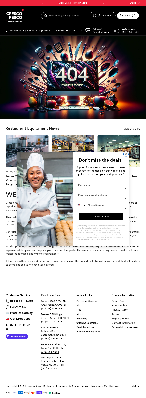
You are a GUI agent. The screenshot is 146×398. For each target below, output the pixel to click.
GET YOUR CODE (101, 216)
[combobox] (81, 205)
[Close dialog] (125, 154)
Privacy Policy (96, 239)
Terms (106, 239)
